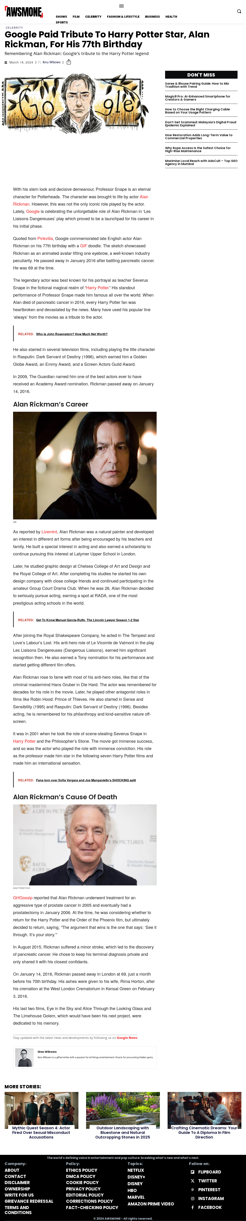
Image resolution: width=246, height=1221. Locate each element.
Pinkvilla (45, 238)
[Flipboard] (192, 1172)
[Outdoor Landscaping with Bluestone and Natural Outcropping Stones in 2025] (123, 1110)
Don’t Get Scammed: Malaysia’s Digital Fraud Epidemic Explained (200, 124)
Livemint (49, 531)
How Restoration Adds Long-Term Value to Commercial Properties (199, 136)
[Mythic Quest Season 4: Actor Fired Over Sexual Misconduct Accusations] (41, 1110)
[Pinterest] (192, 1190)
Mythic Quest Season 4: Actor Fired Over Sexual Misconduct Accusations (41, 1132)
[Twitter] (192, 1181)
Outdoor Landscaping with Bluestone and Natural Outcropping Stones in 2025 (122, 1132)
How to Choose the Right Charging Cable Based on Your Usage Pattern (197, 111)
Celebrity (14, 27)
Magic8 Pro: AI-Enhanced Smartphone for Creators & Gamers (197, 98)
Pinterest (209, 1189)
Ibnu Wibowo (52, 62)
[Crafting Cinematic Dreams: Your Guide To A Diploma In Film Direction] (204, 1110)
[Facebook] (192, 1207)
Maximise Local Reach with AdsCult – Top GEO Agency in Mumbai (201, 162)
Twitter (207, 1180)
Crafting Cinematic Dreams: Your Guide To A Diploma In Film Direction (204, 1132)
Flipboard (209, 1172)
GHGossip (23, 897)
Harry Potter (97, 287)
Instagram (211, 1198)
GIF (83, 245)
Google (33, 211)
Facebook (210, 1207)
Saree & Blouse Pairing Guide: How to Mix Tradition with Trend (197, 85)
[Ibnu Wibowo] (24, 1057)
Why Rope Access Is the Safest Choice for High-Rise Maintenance (198, 149)
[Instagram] (192, 1198)
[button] (239, 11)
